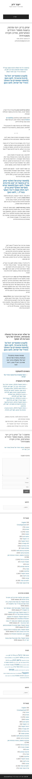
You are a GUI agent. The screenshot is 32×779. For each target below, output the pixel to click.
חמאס (11, 660)
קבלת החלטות (12, 673)
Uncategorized (21, 524)
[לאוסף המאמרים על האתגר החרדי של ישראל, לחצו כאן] (16, 81)
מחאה (27, 664)
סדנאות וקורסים (24, 566)
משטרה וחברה (25, 562)
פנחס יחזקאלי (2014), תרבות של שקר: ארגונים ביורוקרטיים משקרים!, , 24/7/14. (14, 404)
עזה (9, 667)
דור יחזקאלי (26, 539)
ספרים (27, 569)
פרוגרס (19, 673)
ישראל (17, 662)
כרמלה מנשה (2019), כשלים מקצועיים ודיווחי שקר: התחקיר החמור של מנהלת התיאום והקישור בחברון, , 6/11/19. (15, 390)
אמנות (27, 534)
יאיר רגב (21, 662)
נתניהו (21, 667)
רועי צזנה (26, 675)
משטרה (16, 665)
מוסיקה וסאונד (25, 548)
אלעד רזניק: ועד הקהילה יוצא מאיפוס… (17, 426)
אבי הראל (21, 655)
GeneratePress (8, 776)
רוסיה (4, 673)
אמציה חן (13, 657)
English (24, 522)
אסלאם (10, 657)
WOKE (27, 655)
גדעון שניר (23, 660)
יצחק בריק (25, 421)
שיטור (13, 675)
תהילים (27, 677)
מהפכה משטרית (8, 662)
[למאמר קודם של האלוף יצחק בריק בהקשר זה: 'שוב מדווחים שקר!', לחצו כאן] (16, 183)
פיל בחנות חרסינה (22, 670)
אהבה (27, 527)
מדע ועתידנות (25, 546)
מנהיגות (21, 664)
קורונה (27, 578)
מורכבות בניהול (24, 559)
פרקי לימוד (26, 576)
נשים (27, 564)
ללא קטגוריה (25, 543)
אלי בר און (12, 655)
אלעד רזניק (19, 657)
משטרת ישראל (10, 664)
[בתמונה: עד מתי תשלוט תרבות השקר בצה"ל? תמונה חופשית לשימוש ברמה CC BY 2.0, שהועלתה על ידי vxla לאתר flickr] (16, 69)
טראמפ (24, 662)
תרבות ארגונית (22, 677)
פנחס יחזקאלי (25, 573)
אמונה (27, 532)
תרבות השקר (18, 421)
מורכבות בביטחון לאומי (21, 417)
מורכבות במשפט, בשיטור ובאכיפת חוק (18, 555)
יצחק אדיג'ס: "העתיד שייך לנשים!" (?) (17, 424)
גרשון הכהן (26, 536)
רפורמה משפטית (19, 675)
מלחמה (24, 664)
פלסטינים (16, 670)
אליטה (7, 655)
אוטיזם (27, 529)
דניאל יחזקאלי (25, 541)
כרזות (14, 662)
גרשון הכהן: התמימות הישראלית (20, 634)
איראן (16, 655)
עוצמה (11, 667)
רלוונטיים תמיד (25, 580)
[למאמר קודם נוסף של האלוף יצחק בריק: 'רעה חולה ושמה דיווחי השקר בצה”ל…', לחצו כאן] (16, 188)
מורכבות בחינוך (24, 553)
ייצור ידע (16, 4)
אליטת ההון (26, 657)
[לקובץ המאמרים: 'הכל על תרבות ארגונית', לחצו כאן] (16, 77)
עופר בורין (16, 667)
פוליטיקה (26, 571)
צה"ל (16, 673)
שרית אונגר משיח (24, 583)
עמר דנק (6, 667)
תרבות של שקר (9, 421)
